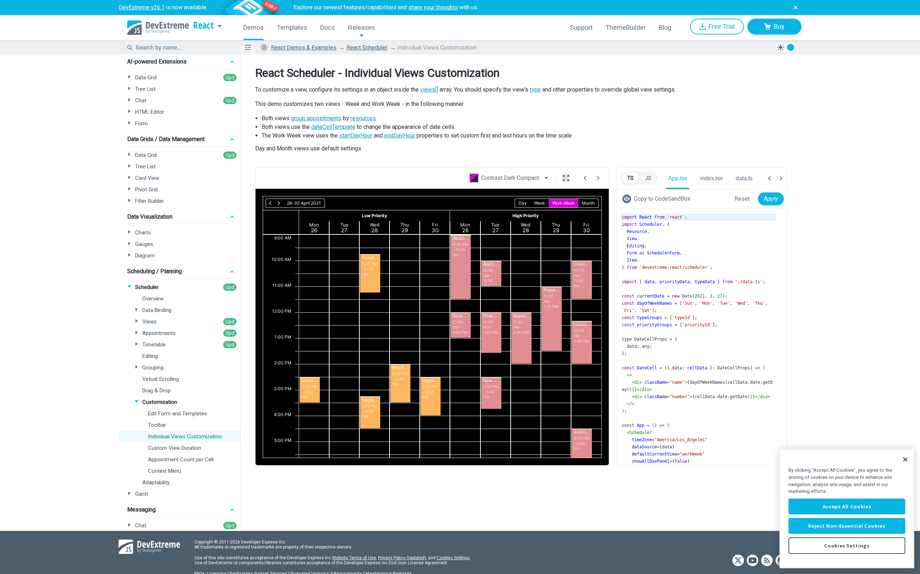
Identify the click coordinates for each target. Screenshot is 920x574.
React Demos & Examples (303, 47)
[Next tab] (781, 178)
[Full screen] (566, 178)
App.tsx (677, 178)
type (535, 89)
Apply (771, 198)
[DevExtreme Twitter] (738, 561)
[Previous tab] (769, 178)
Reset (742, 198)
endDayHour (399, 135)
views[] (429, 89)
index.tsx (711, 178)
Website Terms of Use (354, 557)
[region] (846, 508)
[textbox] (183, 47)
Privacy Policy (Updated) (402, 557)
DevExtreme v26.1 (142, 7)
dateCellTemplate (333, 126)
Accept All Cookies (847, 506)
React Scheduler (366, 47)
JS (648, 178)
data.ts (744, 178)
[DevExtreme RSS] (767, 561)
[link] (658, 198)
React (203, 25)
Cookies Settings (453, 557)
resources (363, 118)
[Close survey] (795, 7)
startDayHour (355, 135)
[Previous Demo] (585, 178)
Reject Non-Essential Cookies (846, 526)
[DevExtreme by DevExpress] (158, 27)
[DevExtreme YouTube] (752, 561)
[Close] (905, 459)
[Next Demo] (598, 178)
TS (630, 178)
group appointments (316, 118)
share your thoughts (433, 7)
